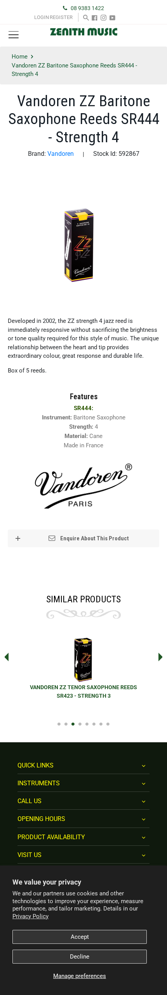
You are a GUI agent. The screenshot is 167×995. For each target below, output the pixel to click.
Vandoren (60, 153)
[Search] (86, 17)
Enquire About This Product (94, 538)
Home (20, 56)
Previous (4, 657)
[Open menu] (13, 35)
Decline (79, 956)
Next (162, 657)
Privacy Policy (30, 916)
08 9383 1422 (87, 8)
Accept (80, 936)
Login (41, 17)
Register (61, 17)
